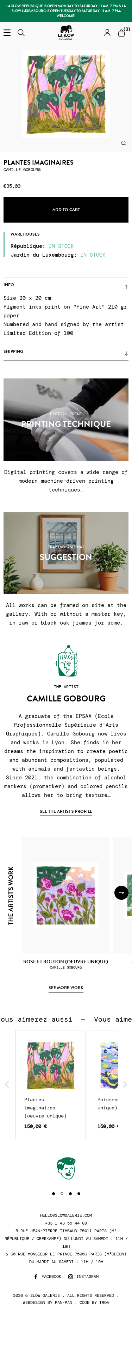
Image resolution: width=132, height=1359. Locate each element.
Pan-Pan (63, 1302)
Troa (104, 1302)
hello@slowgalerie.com (66, 1215)
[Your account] (107, 32)
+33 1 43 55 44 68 (66, 1223)
